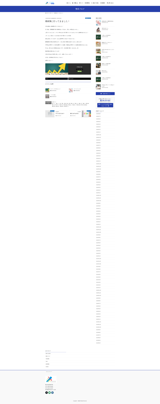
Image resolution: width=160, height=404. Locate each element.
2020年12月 (98, 290)
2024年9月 (98, 171)
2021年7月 (98, 271)
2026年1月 (98, 132)
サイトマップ (49, 371)
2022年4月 (98, 248)
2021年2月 (98, 284)
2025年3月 (98, 155)
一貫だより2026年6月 (106, 77)
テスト (54, 103)
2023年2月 (98, 221)
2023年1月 (98, 224)
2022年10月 (98, 232)
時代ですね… (104, 70)
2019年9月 (98, 329)
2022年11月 (98, 229)
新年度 (62, 104)
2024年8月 (98, 174)
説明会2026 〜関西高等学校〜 (108, 21)
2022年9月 (98, 234)
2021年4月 (98, 279)
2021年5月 (98, 277)
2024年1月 (98, 192)
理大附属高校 (85, 104)
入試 (85, 103)
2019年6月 (98, 337)
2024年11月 (98, 166)
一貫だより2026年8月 (106, 35)
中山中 (73, 103)
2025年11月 (98, 137)
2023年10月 (98, 200)
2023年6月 (98, 211)
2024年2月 (98, 190)
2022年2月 (98, 253)
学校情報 (47, 358)
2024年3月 (98, 187)
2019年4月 (98, 342)
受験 (88, 103)
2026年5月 (98, 121)
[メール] (49, 392)
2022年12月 (98, 227)
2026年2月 (98, 129)
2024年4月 (98, 184)
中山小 (77, 103)
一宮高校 (64, 103)
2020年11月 (98, 292)
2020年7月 (98, 303)
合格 (54, 104)
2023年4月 (98, 216)
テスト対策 (59, 103)
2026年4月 (98, 124)
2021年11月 (98, 261)
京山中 (81, 103)
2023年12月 (98, 195)
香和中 (63, 106)
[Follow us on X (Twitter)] (46, 392)
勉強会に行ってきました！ (107, 42)
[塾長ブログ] (49, 113)
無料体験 (79, 104)
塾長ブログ (88, 18)
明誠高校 (66, 104)
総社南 (54, 106)
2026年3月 (98, 126)
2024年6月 (98, 179)
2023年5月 (98, 213)
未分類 (47, 366)
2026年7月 (98, 116)
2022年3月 (98, 250)
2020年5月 (98, 308)
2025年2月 (98, 158)
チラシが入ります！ (60, 113)
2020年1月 (98, 319)
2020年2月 (98, 316)
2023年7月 (98, 208)
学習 (47, 361)
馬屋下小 (67, 106)
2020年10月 (98, 295)
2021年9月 (98, 266)
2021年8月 (98, 269)
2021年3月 (98, 282)
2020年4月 (98, 311)
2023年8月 (98, 205)
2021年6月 (98, 274)
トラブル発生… (53, 94)
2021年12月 (98, 258)
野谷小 (58, 106)
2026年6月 (98, 118)
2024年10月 (98, 169)
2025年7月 (98, 145)
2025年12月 (98, 134)
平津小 (58, 104)
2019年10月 (98, 327)
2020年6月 (98, 306)
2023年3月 (98, 219)
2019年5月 (98, 340)
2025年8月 (98, 142)
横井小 (75, 104)
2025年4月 (98, 153)
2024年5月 (98, 182)
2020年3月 (98, 313)
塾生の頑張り (48, 353)
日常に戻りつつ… (105, 28)
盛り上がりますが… (74, 113)
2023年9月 (98, 203)
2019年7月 (98, 335)
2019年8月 (98, 332)
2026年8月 (98, 113)
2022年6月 (98, 242)
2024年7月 (98, 176)
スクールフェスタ (77, 88)
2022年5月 (98, 245)
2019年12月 (98, 321)
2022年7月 (98, 240)
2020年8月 (98, 300)
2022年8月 (98, 237)
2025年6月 (98, 147)
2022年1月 (98, 255)
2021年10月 (98, 263)
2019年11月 (98, 324)
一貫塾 (69, 103)
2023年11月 (98, 198)
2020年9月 (98, 298)
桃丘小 (71, 104)
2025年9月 (98, 140)
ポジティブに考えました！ (55, 88)
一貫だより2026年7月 (106, 56)
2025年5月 (98, 150)
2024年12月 (98, 163)
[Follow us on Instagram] (52, 392)
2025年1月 (98, 161)
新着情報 (47, 364)
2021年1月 (98, 287)
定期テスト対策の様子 (106, 63)
